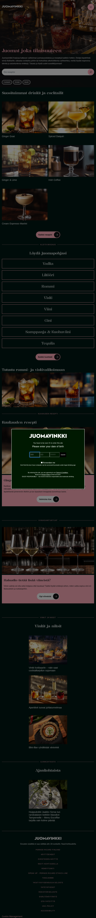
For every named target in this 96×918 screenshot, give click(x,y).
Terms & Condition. (62, 472)
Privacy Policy (45, 474)
